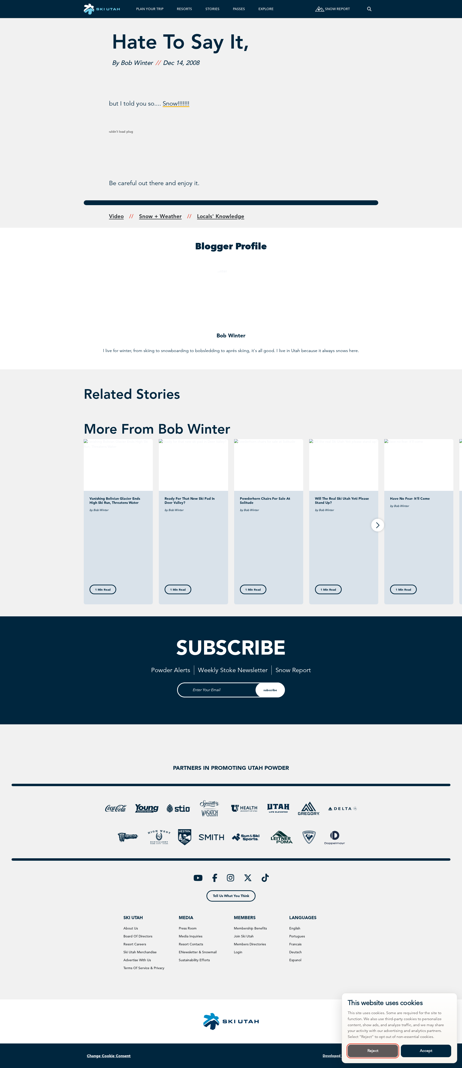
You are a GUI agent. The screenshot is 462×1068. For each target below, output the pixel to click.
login (238, 952)
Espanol (295, 960)
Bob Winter (231, 335)
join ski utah (244, 936)
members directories (250, 944)
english (294, 928)
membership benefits (250, 928)
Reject (372, 1050)
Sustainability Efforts (194, 960)
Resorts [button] (184, 9)
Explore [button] (266, 9)
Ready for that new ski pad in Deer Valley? (190, 500)
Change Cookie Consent (109, 1055)
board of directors (137, 936)
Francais (295, 944)
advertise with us (137, 960)
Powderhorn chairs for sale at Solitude (265, 500)
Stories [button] (212, 9)
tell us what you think (231, 896)
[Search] (369, 9)
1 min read (103, 589)
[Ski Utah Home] (102, 9)
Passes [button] (239, 9)
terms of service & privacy (143, 968)
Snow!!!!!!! (176, 103)
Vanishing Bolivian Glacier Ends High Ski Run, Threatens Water (115, 500)
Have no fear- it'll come (410, 498)
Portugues (297, 936)
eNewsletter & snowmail (198, 952)
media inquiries (190, 936)
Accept (426, 1050)
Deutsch (295, 952)
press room (188, 928)
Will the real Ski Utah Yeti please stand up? (342, 500)
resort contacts (191, 944)
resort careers (134, 944)
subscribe (270, 690)
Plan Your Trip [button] (149, 9)
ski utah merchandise (140, 952)
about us (130, 928)
